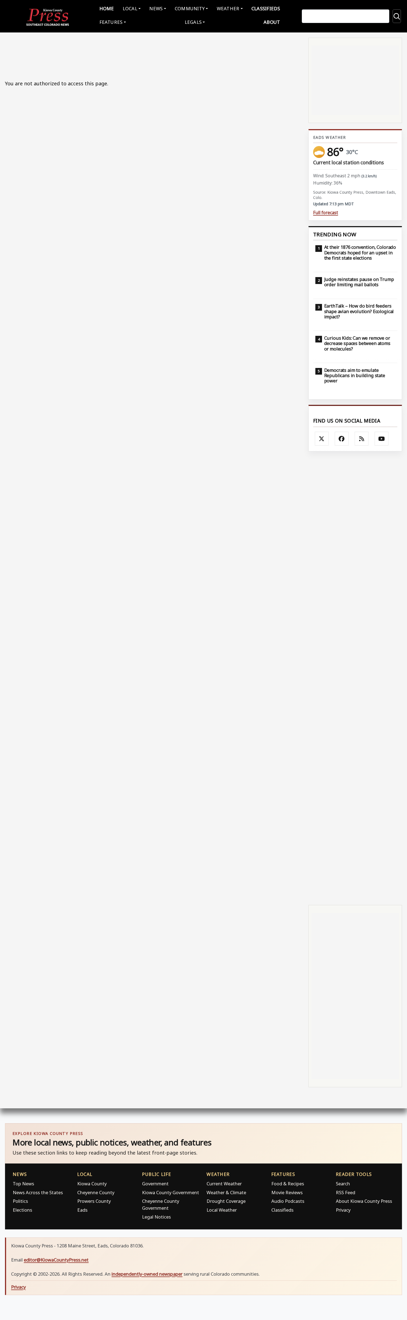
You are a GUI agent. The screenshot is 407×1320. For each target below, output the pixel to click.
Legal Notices (156, 1217)
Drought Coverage (226, 1201)
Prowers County (94, 1201)
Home (106, 8)
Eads (82, 1210)
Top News (23, 1183)
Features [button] (111, 22)
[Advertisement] (355, 677)
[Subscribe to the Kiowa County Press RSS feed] (362, 439)
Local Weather (222, 1210)
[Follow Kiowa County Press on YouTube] (381, 439)
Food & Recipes (287, 1183)
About (272, 22)
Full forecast (325, 213)
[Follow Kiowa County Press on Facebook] (342, 439)
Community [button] (190, 8)
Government (155, 1183)
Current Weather (224, 1183)
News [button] (156, 8)
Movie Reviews (287, 1192)
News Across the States (38, 1192)
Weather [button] (228, 8)
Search (343, 1183)
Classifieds (265, 8)
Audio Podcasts (287, 1201)
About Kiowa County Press (364, 1201)
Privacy (343, 1210)
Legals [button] (193, 22)
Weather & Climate (226, 1192)
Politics (20, 1201)
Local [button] (130, 8)
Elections (22, 1210)
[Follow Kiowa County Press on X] (322, 439)
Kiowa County (92, 1183)
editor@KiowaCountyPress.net (56, 1260)
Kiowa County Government (170, 1192)
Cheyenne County (95, 1192)
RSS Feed (345, 1192)
